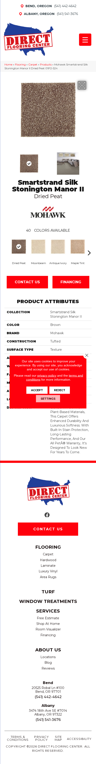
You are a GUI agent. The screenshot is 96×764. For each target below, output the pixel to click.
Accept (37, 390)
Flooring (20, 64)
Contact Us (27, 282)
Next (89, 161)
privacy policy (46, 375)
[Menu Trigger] (85, 40)
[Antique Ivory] (58, 246)
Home (8, 64)
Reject (59, 390)
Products (46, 64)
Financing (71, 282)
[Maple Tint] (78, 246)
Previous (6, 161)
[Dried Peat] (19, 246)
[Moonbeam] (38, 246)
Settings (48, 398)
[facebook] (47, 515)
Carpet (32, 64)
